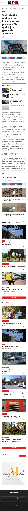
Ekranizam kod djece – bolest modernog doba (17, 95)
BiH (3, 240)
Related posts (22, 221)
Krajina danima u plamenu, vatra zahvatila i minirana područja (12, 440)
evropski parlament (8, 180)
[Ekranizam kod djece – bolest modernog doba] (5, 96)
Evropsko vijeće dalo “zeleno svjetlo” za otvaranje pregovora (17, 89)
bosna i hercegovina (10, 177)
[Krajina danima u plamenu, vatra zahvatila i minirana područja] (14, 428)
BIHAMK (19, 498)
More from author (20, 222)
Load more (14, 297)
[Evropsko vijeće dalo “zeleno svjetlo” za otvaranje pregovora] (5, 90)
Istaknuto (5, 264)
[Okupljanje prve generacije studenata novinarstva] (5, 107)
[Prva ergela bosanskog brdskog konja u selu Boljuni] (14, 255)
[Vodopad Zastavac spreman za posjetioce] (14, 312)
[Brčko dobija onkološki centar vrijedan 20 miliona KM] (14, 382)
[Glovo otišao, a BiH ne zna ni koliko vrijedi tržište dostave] (14, 278)
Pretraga (4, 454)
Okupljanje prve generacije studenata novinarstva (17, 106)
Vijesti (5, 8)
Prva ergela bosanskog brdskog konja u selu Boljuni (13, 267)
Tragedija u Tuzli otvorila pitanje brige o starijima (16, 101)
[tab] (22, 221)
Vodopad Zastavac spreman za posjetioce (11, 324)
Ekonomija (5, 287)
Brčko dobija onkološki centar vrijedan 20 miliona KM (14, 393)
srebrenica (17, 180)
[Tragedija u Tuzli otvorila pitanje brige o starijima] (5, 102)
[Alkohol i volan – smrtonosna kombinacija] (14, 358)
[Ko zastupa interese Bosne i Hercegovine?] (14, 232)
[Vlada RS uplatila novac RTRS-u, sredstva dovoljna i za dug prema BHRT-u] (14, 405)
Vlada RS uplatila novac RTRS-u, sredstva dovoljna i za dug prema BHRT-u (12, 417)
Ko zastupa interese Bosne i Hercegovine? (10, 243)
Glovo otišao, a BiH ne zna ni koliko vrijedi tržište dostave (12, 290)
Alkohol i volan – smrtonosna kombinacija (11, 370)
